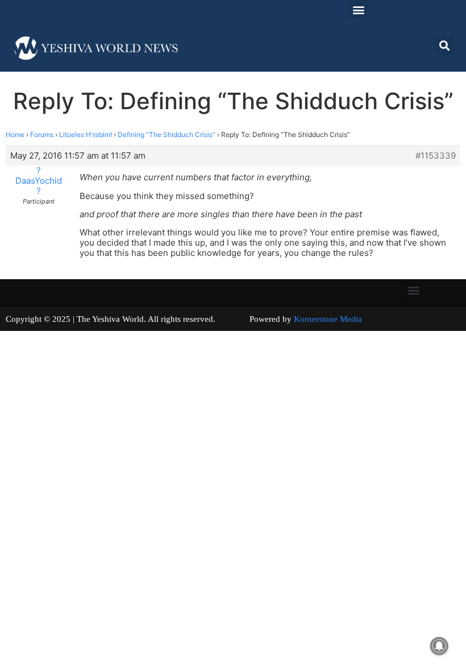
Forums (41, 134)
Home (15, 134)
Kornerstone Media (328, 319)
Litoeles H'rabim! (85, 134)
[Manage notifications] (439, 646)
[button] (358, 9)
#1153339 (435, 156)
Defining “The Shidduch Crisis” (166, 134)
